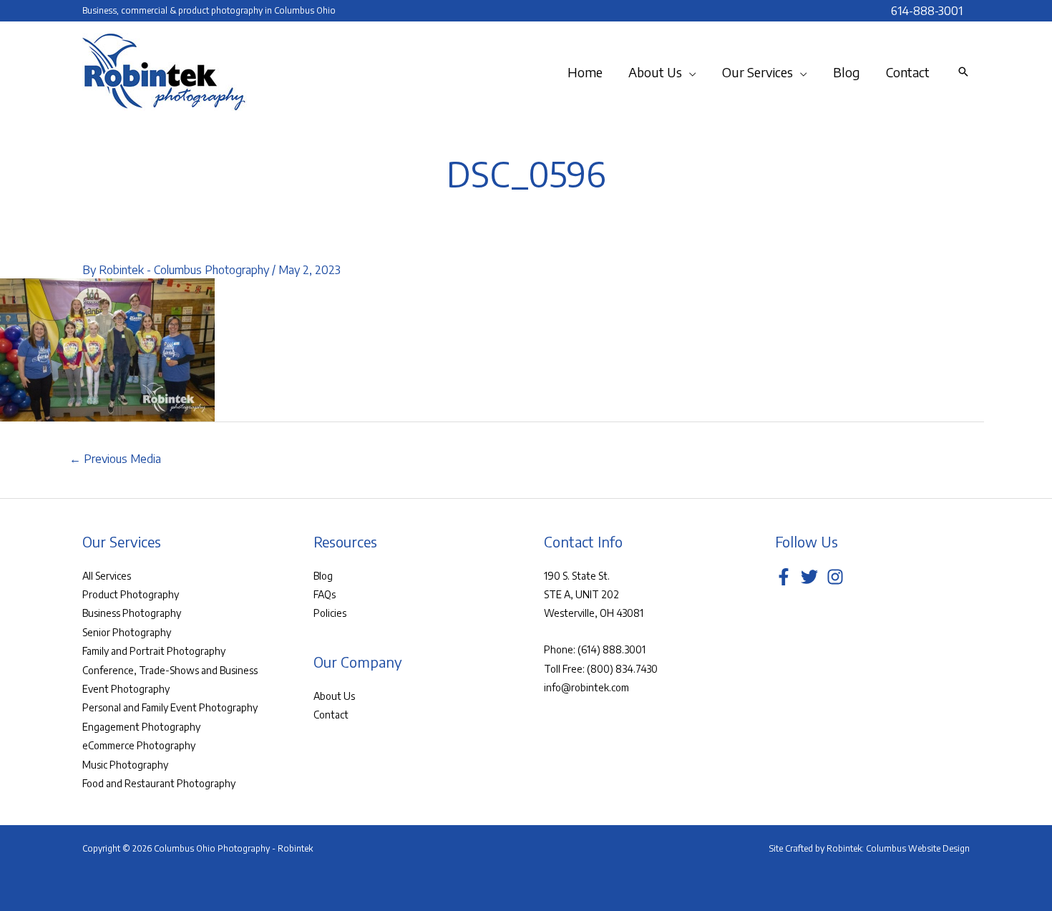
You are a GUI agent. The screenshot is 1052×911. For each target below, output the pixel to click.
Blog (323, 576)
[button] (689, 72)
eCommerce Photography (138, 745)
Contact (331, 714)
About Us (334, 696)
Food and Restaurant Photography (158, 783)
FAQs (324, 594)
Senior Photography (126, 632)
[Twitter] (809, 576)
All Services (106, 576)
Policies (329, 613)
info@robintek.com (586, 687)
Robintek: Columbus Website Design (898, 848)
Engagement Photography (141, 727)
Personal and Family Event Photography (170, 707)
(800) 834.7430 (622, 669)
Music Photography (125, 765)
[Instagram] (835, 576)
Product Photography (130, 594)
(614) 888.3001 (612, 649)
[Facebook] (783, 576)
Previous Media (115, 459)
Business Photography (131, 613)
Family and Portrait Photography (153, 651)
